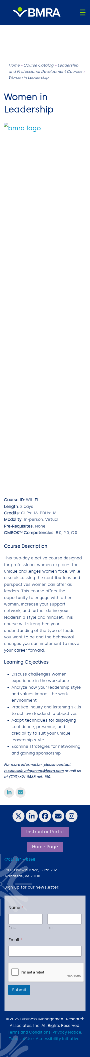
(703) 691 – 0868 (20, 859)
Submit (19, 989)
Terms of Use (21, 1038)
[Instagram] (72, 816)
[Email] (58, 816)
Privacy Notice (66, 1032)
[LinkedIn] (32, 816)
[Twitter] (18, 816)
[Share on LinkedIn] (9, 792)
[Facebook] (45, 816)
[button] (83, 12)
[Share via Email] (21, 792)
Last (51, 928)
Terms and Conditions (29, 1032)
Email (15, 939)
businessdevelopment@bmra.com (34, 771)
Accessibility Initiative (58, 1038)
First (12, 928)
